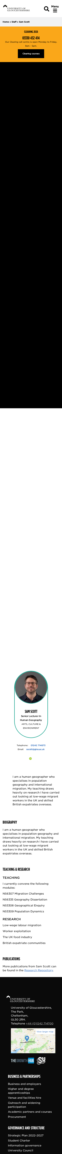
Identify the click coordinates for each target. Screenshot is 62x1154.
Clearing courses (31, 53)
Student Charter (19, 1140)
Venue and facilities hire (24, 1097)
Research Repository (38, 970)
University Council (20, 1150)
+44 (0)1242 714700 (39, 1023)
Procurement (17, 1116)
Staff (14, 22)
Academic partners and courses (30, 1111)
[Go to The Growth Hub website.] (23, 1063)
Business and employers (24, 1084)
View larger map (45, 1031)
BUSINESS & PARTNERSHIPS (24, 1076)
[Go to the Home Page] (24, 999)
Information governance (24, 1145)
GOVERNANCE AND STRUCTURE (26, 1128)
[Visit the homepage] (16, 9)
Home (6, 22)
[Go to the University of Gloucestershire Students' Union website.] (41, 1063)
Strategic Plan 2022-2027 (25, 1135)
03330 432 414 (31, 38)
